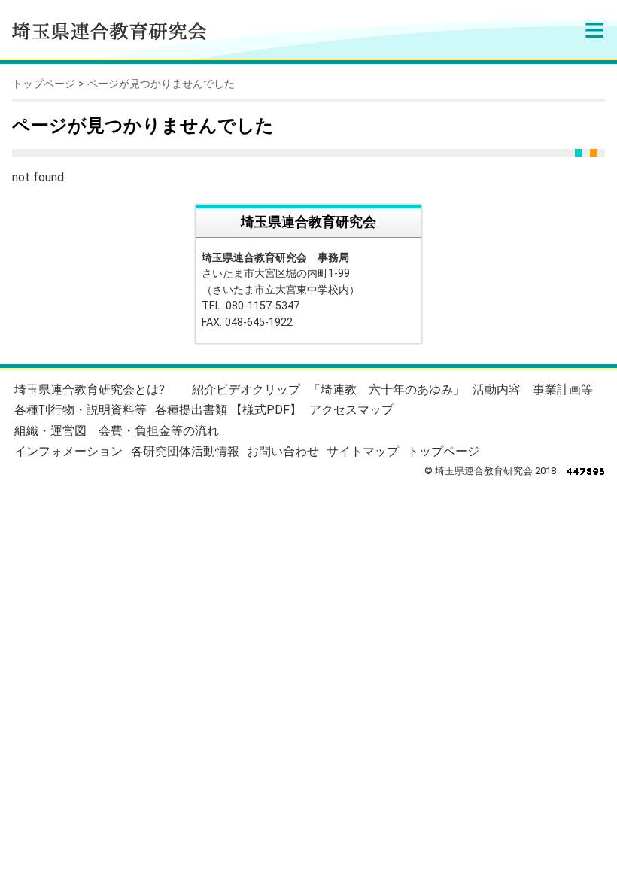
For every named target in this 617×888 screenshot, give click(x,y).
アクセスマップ (351, 410)
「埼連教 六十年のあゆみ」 (386, 389)
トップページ (43, 84)
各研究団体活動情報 (185, 451)
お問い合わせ (283, 451)
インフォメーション (68, 451)
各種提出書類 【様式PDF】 (228, 410)
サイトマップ (363, 451)
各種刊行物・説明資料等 (80, 410)
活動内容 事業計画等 (533, 389)
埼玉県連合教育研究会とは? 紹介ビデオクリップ (157, 389)
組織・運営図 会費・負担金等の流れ (116, 431)
